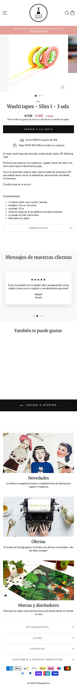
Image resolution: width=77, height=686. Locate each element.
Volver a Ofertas (41, 405)
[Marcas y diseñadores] (38, 580)
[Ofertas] (38, 517)
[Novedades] (38, 453)
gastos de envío (30, 119)
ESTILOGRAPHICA (37, 627)
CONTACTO (37, 649)
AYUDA (37, 638)
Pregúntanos (38, 228)
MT (38, 101)
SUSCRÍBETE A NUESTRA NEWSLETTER (37, 659)
